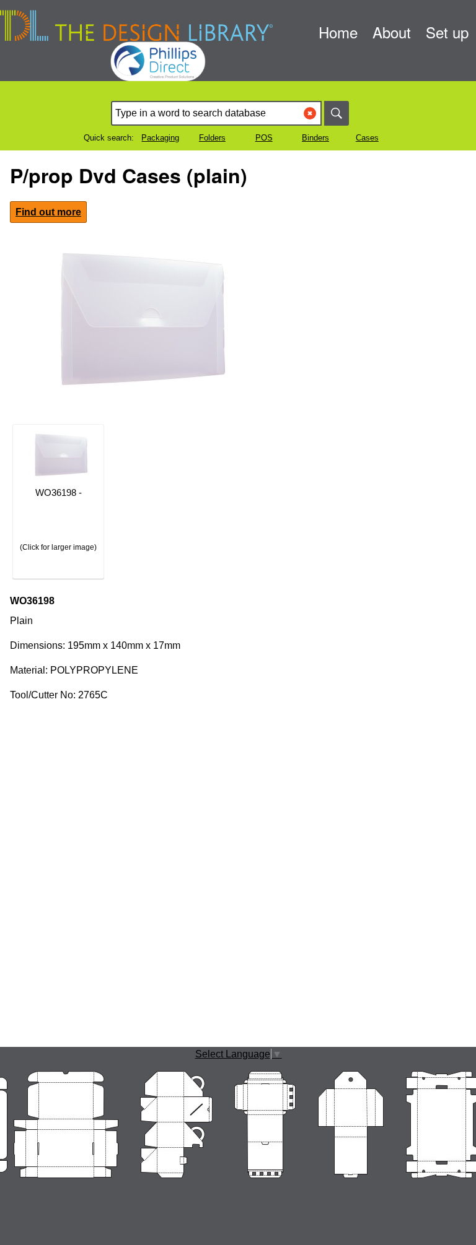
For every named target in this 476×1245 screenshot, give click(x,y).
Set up (447, 32)
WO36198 (32, 601)
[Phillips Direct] (238, 45)
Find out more (48, 212)
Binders (315, 137)
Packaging (160, 137)
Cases (367, 137)
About (391, 32)
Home (338, 32)
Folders (212, 137)
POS (264, 137)
